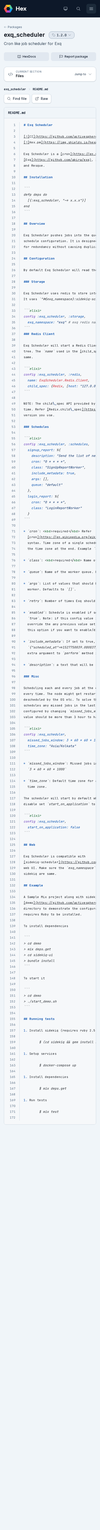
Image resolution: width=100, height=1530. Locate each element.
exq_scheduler (24, 34)
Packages (15, 27)
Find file (20, 99)
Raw (44, 99)
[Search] (78, 9)
